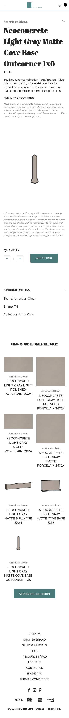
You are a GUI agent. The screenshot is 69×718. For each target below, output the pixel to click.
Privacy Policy (54, 708)
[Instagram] (34, 690)
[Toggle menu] (5, 5)
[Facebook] (29, 690)
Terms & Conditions (34, 679)
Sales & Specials (34, 645)
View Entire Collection (34, 593)
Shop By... (34, 634)
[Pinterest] (40, 690)
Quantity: (12, 250)
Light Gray (26, 314)
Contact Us (34, 668)
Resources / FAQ (34, 656)
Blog (34, 651)
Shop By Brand (34, 639)
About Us (34, 662)
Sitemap (40, 708)
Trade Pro (34, 673)
